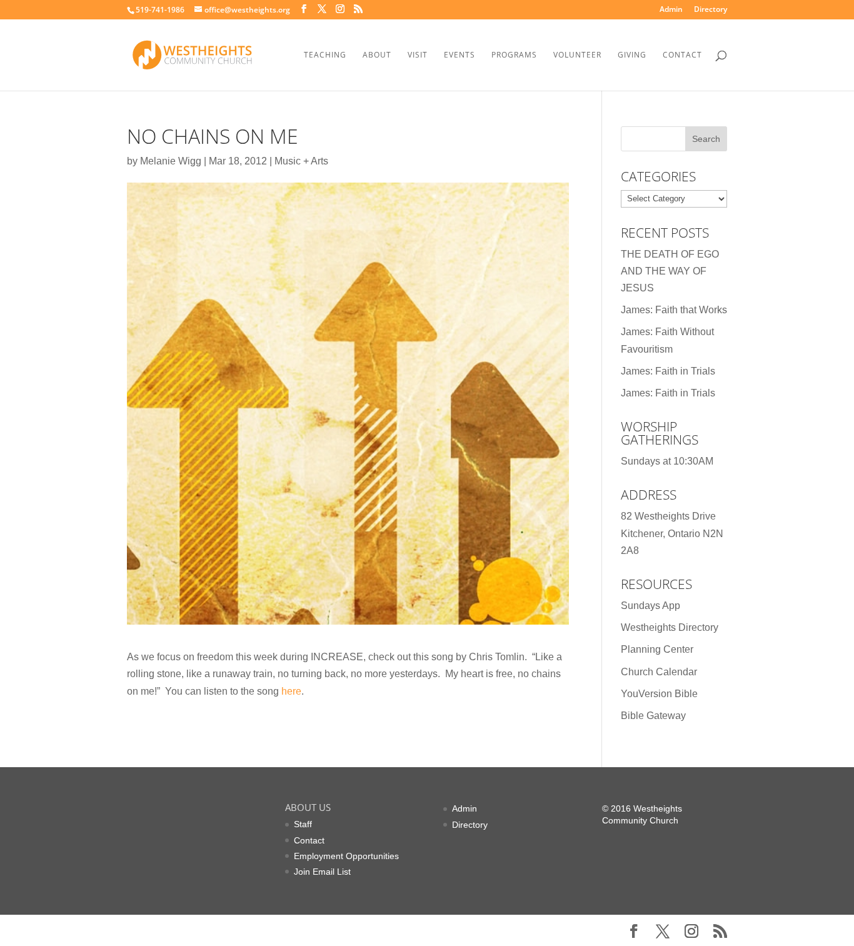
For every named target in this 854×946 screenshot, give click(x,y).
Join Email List (322, 872)
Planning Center (657, 649)
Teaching (325, 55)
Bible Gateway (653, 715)
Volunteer (577, 55)
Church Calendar (659, 672)
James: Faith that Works (674, 309)
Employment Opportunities (346, 856)
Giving (632, 55)
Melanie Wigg (170, 161)
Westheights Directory (669, 627)
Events (459, 55)
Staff (303, 824)
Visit (418, 55)
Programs (514, 55)
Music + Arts (301, 161)
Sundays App (650, 605)
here (291, 691)
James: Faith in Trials (668, 371)
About (377, 55)
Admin (671, 10)
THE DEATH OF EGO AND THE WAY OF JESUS (670, 271)
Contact (682, 55)
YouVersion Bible (659, 693)
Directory (710, 10)
